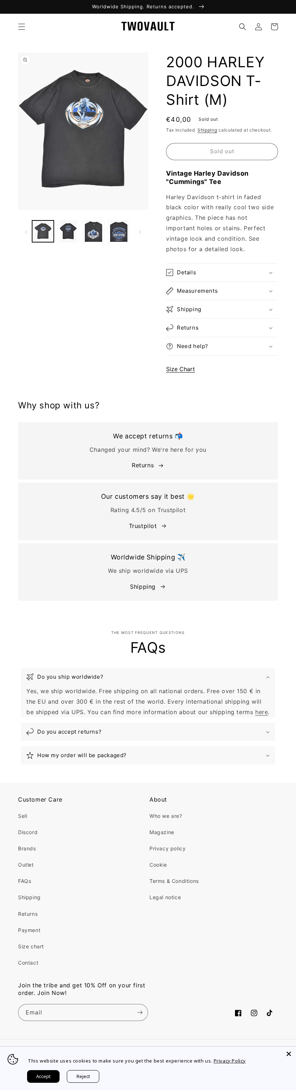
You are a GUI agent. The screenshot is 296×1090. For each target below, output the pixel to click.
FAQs (24, 881)
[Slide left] (26, 231)
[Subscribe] (140, 1012)
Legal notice (165, 897)
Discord (28, 832)
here (261, 712)
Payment (29, 930)
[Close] (288, 1053)
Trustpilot (143, 525)
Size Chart (180, 369)
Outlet (26, 865)
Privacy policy (167, 848)
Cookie (158, 865)
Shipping (207, 130)
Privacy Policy (230, 1060)
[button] (22, 27)
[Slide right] (140, 231)
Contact (28, 963)
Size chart (31, 946)
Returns (143, 465)
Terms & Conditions (174, 881)
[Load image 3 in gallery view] (93, 231)
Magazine (161, 832)
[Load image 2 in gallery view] (68, 231)
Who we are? (165, 816)
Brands (27, 848)
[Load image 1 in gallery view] (43, 231)
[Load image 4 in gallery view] (119, 231)
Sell (22, 816)
